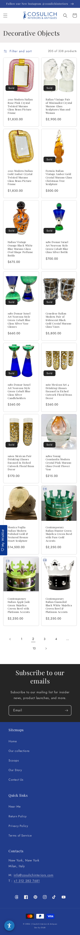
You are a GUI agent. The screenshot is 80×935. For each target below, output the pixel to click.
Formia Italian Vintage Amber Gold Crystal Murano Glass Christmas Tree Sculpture (59, 177)
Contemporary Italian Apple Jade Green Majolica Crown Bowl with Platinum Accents (19, 605)
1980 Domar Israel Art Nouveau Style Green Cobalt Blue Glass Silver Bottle (57, 247)
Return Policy (18, 816)
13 (34, 648)
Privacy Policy (18, 826)
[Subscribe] (66, 710)
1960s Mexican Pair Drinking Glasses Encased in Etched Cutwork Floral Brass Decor (21, 462)
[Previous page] (10, 639)
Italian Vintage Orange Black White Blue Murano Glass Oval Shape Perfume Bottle (20, 248)
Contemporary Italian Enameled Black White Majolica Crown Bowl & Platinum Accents (59, 605)
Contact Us (16, 779)
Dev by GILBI (39, 927)
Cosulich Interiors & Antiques (44, 924)
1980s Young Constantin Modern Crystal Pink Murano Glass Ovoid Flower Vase (58, 462)
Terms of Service (20, 835)
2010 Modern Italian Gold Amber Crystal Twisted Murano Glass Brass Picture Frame (20, 177)
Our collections (19, 751)
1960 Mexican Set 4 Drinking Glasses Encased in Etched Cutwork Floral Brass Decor (59, 391)
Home (13, 741)
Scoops (14, 760)
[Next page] (46, 648)
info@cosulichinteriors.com (34, 875)
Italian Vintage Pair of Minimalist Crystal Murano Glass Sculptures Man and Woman (59, 106)
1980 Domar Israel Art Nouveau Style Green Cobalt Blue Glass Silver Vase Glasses (19, 320)
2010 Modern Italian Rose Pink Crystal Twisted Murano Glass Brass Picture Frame (20, 106)
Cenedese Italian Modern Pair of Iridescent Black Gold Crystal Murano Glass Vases (58, 320)
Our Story (15, 770)
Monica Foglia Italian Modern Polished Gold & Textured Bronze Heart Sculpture (18, 534)
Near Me (14, 806)
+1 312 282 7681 (27, 881)
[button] (5, 15)
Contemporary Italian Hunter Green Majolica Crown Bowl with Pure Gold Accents (59, 534)
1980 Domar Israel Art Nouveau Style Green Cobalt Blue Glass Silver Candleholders (19, 391)
